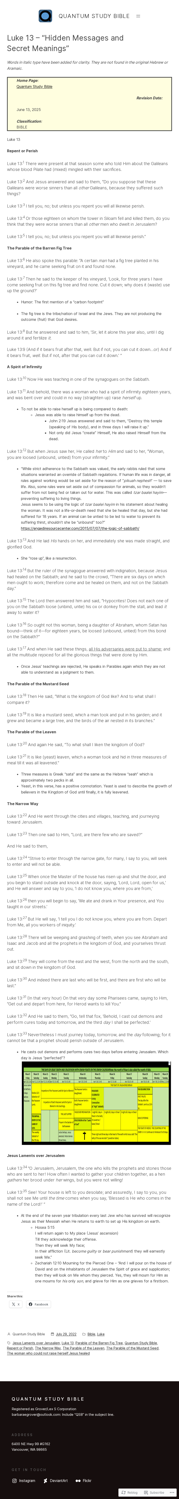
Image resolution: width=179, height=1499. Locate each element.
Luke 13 (68, 1343)
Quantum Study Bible (94, 16)
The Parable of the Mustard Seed (132, 1348)
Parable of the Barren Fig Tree (99, 1343)
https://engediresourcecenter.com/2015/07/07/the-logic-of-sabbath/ (80, 528)
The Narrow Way (48, 1348)
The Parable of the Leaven (83, 1348)
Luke (101, 1334)
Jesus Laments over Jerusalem (36, 1343)
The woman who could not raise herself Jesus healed (48, 1353)
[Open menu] (138, 16)
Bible (91, 1334)
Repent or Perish (20, 1348)
